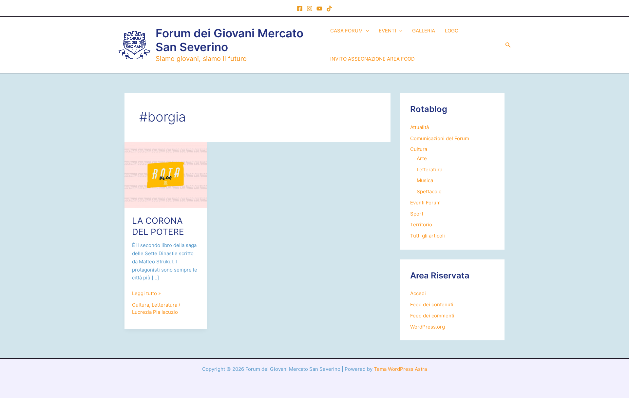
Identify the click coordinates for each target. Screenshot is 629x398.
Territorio (421, 224)
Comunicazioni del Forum (439, 138)
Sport (416, 214)
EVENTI (387, 31)
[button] (366, 31)
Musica (425, 180)
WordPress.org (427, 327)
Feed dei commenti (432, 316)
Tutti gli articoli (427, 236)
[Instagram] (310, 8)
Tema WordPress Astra (400, 369)
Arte (422, 158)
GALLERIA (423, 31)
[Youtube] (319, 8)
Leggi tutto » (146, 294)
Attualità (419, 127)
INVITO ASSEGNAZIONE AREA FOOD (372, 59)
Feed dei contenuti (431, 304)
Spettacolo (429, 191)
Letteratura (164, 305)
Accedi (418, 293)
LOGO (451, 31)
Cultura (140, 305)
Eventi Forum (425, 202)
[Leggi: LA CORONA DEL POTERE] (165, 174)
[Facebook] (300, 8)
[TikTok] (329, 8)
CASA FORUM (346, 31)
